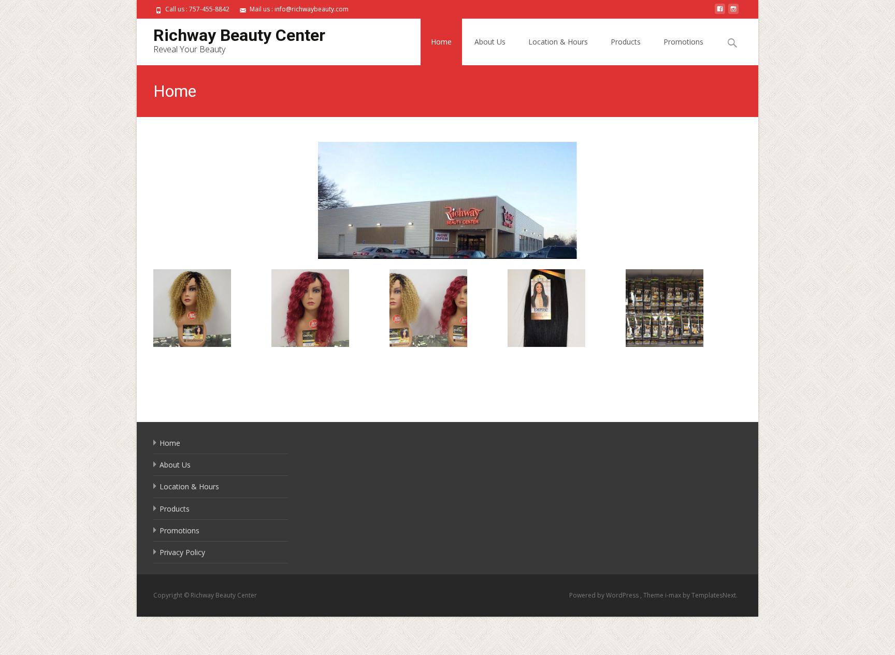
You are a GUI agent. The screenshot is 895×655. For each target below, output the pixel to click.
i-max (674, 595)
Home (441, 42)
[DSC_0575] (683, 308)
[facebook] (720, 13)
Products (626, 42)
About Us (490, 42)
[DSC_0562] (329, 308)
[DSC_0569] (565, 308)
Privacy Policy (182, 552)
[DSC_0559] (211, 308)
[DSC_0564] (447, 308)
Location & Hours (558, 42)
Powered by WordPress (604, 595)
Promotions (683, 42)
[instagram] (733, 13)
